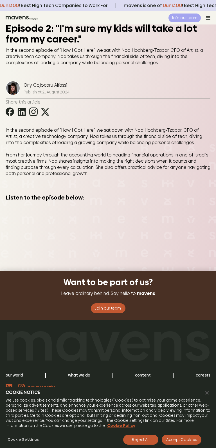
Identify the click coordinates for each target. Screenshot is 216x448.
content (143, 375)
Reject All (140, 439)
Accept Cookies (181, 439)
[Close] (207, 393)
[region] (108, 417)
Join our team (184, 18)
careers (203, 375)
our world (14, 375)
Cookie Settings (23, 439)
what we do (79, 375)
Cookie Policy (121, 425)
